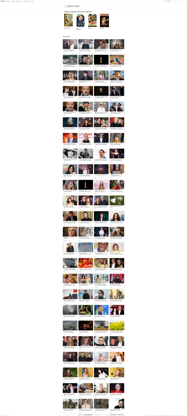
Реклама (8, 415)
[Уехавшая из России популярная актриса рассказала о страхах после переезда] (85, 140)
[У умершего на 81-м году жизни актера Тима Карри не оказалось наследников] (70, 218)
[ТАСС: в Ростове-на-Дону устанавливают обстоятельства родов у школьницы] (85, 234)
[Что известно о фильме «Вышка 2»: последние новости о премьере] (101, 406)
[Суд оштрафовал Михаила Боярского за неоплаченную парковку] (117, 281)
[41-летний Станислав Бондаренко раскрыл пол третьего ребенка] (85, 203)
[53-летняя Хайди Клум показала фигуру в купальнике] (70, 187)
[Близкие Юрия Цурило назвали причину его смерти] (70, 109)
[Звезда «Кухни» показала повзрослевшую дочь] (117, 375)
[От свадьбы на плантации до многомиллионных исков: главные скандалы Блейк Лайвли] (85, 375)
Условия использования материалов (175, 415)
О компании (4, 415)
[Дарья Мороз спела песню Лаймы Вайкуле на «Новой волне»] (101, 109)
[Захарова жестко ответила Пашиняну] (70, 234)
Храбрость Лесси (67, 28)
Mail (1, 415)
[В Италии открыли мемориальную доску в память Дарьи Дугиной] (85, 249)
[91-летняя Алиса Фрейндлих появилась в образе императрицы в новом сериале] (117, 93)
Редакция (148, 415)
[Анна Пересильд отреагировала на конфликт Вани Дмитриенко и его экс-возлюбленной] (101, 124)
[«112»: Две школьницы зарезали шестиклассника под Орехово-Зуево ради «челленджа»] (101, 62)
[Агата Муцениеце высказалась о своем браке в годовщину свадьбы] (85, 109)
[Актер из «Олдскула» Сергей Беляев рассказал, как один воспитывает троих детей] (117, 62)
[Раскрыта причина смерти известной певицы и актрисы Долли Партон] (70, 124)
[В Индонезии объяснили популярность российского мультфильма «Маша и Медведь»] (70, 375)
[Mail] (1, 1)
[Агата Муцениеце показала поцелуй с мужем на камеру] (85, 359)
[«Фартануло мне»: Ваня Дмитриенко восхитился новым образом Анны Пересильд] (101, 77)
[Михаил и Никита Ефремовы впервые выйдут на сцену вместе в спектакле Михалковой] (117, 343)
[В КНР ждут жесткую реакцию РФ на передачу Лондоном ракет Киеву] (70, 265)
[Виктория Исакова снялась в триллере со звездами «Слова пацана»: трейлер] (101, 296)
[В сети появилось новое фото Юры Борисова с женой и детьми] (117, 124)
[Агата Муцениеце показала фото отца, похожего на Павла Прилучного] (85, 218)
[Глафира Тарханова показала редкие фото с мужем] (117, 46)
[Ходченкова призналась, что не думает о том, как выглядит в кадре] (117, 156)
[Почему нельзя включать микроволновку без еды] (85, 328)
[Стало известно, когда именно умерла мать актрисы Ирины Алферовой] (117, 234)
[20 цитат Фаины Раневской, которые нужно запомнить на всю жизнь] (70, 312)
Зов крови (90, 28)
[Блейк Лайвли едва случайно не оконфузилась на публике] (117, 140)
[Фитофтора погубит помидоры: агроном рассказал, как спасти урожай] (85, 265)
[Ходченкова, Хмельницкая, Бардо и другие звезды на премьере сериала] (101, 234)
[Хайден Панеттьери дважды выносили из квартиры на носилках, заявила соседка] (101, 343)
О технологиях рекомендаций (155, 415)
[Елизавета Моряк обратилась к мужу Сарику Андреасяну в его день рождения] (101, 265)
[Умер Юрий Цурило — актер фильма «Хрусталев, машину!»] (85, 93)
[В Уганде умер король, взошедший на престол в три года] (117, 171)
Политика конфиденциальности (164, 415)
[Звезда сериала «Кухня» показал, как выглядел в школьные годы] (85, 406)
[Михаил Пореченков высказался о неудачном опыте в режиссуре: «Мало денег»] (101, 140)
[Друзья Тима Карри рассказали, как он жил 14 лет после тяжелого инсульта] (117, 406)
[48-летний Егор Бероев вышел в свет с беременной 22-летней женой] (101, 203)
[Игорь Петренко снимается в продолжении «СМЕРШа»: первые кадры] (85, 296)
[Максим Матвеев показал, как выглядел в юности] (85, 77)
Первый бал (102, 28)
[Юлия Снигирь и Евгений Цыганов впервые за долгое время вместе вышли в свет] (117, 312)
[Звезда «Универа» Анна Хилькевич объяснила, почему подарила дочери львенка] (70, 281)
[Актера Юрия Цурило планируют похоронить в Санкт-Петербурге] (85, 312)
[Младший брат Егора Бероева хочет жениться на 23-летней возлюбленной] (117, 359)
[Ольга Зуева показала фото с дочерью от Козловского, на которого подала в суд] (70, 249)
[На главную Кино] (3, 1)
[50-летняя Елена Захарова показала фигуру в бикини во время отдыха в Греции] (85, 124)
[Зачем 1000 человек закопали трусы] (117, 203)
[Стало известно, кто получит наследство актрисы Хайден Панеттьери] (117, 390)
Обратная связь (183, 415)
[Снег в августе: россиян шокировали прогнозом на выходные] (70, 328)
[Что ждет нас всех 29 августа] (101, 171)
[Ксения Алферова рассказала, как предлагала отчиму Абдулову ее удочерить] (85, 156)
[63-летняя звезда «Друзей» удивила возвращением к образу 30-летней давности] (70, 343)
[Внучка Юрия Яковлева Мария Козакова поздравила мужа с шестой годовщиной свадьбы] (70, 77)
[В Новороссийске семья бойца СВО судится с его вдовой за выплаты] (85, 390)
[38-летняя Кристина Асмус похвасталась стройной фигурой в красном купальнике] (117, 187)
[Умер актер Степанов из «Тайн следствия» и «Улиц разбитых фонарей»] (117, 77)
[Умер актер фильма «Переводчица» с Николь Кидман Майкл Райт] (101, 249)
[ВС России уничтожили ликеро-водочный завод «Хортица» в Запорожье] (101, 328)
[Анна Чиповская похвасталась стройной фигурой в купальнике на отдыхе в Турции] (117, 296)
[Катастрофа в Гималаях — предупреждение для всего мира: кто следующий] (70, 62)
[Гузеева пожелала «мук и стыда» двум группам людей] (70, 171)
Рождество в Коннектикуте (78, 29)
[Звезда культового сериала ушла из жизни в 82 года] (70, 156)
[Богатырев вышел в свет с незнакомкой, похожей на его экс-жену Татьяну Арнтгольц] (85, 62)
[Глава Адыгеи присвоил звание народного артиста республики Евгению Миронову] (101, 156)
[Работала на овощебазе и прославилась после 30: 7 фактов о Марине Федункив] (117, 249)
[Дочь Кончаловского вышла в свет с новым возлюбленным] (101, 375)
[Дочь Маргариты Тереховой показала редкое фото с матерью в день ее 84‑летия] (101, 46)
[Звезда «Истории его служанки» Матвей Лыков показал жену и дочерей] (101, 218)
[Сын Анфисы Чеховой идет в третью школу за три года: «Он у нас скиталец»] (101, 359)
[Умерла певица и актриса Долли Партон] (85, 343)
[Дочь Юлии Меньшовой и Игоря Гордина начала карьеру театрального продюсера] (70, 93)
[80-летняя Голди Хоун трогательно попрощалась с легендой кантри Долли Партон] (101, 312)
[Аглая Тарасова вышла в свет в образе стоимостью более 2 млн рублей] (117, 218)
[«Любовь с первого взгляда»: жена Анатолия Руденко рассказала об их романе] (70, 46)
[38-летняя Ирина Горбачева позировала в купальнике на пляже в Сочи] (85, 171)
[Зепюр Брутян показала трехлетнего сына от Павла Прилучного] (70, 203)
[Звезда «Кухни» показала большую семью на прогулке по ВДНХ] (70, 359)
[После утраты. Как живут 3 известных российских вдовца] (85, 46)
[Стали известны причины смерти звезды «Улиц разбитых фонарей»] (101, 93)
